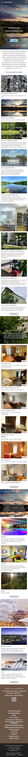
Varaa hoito (14, 731)
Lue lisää (14, 40)
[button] (2, 24)
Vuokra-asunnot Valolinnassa (14, 719)
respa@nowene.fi (14, 750)
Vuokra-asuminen (14, 717)
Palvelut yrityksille (14, 729)
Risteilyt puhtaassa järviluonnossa (14, 727)
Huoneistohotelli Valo (14, 713)
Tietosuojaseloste (11, 754)
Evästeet (20, 754)
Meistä (14, 715)
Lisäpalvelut (14, 734)
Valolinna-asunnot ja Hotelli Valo (14, 688)
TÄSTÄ (20, 68)
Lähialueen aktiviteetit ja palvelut (14, 725)
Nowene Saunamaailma (14, 711)
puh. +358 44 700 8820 (14, 748)
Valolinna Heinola (14, 738)
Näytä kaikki (14, 313)
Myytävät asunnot (14, 736)
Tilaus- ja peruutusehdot (13, 753)
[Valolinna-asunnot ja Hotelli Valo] (10, 2)
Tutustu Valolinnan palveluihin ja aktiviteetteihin (14, 722)
